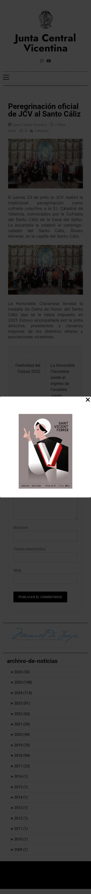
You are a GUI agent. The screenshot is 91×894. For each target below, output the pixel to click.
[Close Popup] (88, 400)
